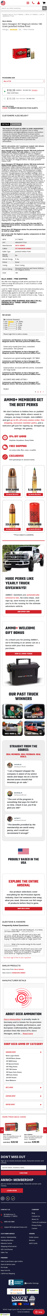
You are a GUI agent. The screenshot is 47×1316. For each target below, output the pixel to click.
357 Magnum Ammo (23, 248)
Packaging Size (8, 78)
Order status (33, 1237)
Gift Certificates (7, 1249)
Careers (34, 1228)
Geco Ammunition (12, 1019)
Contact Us (36, 1216)
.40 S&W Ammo (11, 1061)
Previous (2, 1130)
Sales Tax (4, 1252)
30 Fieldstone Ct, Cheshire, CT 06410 (10, 1215)
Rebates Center (6, 1243)
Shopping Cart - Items (44, 3)
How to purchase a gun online (12, 1261)
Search (44, 8)
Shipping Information (9, 1246)
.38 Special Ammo (12, 1064)
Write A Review (29, 29)
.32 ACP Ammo (11, 1077)
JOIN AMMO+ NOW (23, 612)
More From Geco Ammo (14, 1117)
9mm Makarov (11, 1080)
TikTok (13, 1198)
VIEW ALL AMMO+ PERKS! (23, 654)
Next (45, 1130)
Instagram (2, 1198)
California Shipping (8, 1273)
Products (28, 3)
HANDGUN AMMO (18, 973)
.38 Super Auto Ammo (14, 1072)
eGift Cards (33, 1243)
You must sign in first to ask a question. (17, 958)
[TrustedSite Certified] (32, 1291)
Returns (32, 1240)
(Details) (34, 90)
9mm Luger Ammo (12, 1056)
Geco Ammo (20, 245)
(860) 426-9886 (33, 3)
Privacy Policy (36, 1225)
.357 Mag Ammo (11, 1066)
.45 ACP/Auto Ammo (13, 1058)
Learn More (12, 1190)
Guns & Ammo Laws (8, 1264)
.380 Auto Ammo (12, 1075)
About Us (35, 1219)
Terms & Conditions (39, 1222)
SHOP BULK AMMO (23, 908)
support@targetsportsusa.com (15, 1227)
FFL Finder (4, 1267)
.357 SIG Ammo (11, 1069)
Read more (28, 1034)
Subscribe (23, 1173)
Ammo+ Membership (8, 1237)
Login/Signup (38, 3)
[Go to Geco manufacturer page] (23, 998)
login (4, 108)
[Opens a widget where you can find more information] (39, 1312)
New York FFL (5, 1270)
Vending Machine (7, 1240)
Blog (33, 1213)
